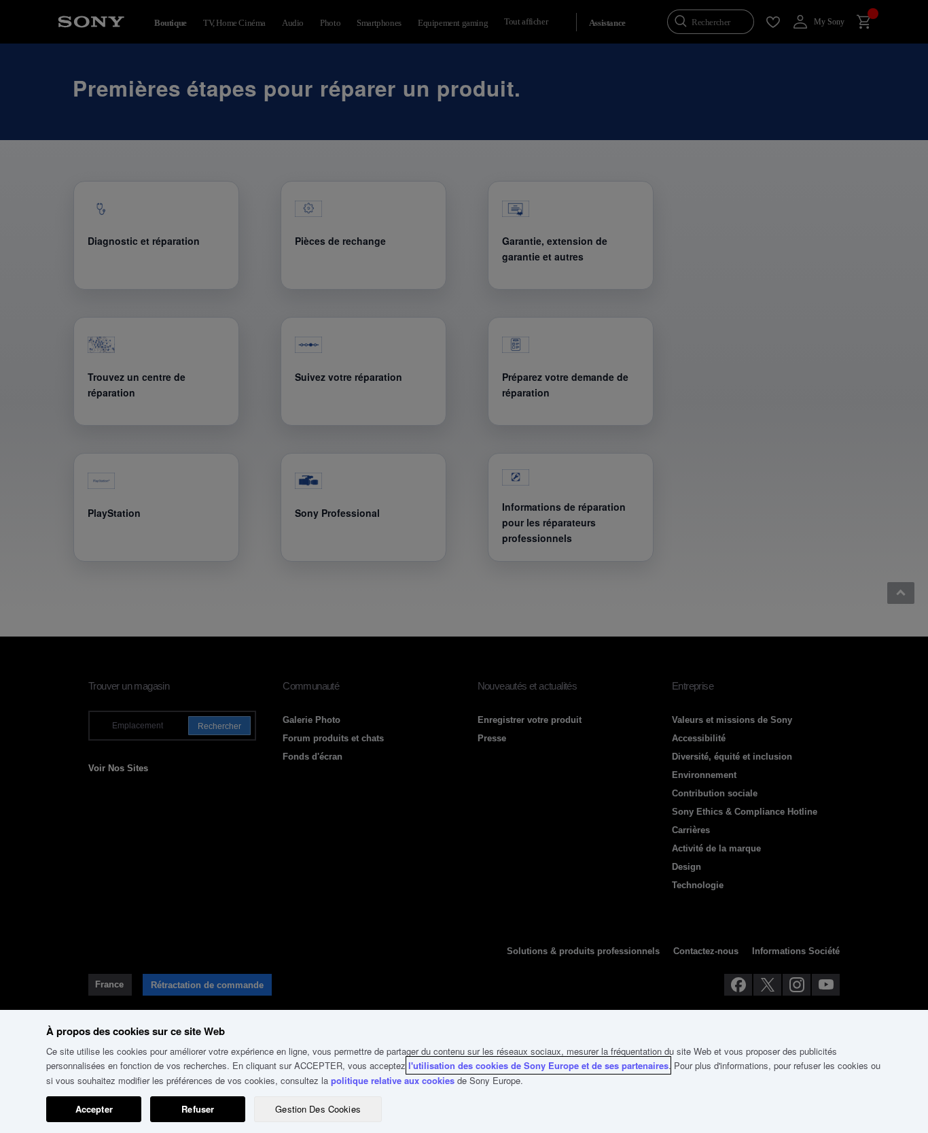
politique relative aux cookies (392, 1080)
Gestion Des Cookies (317, 1108)
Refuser (197, 1108)
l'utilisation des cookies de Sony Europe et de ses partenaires (538, 1065)
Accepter (94, 1108)
